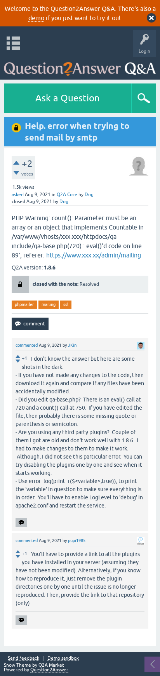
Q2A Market (51, 665)
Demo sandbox (63, 658)
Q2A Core (67, 194)
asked (18, 194)
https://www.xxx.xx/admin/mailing (93, 255)
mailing (49, 304)
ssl (65, 304)
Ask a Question (67, 98)
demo (36, 17)
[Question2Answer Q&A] (80, 66)
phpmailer (24, 304)
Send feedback (23, 658)
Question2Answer (49, 670)
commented (27, 345)
